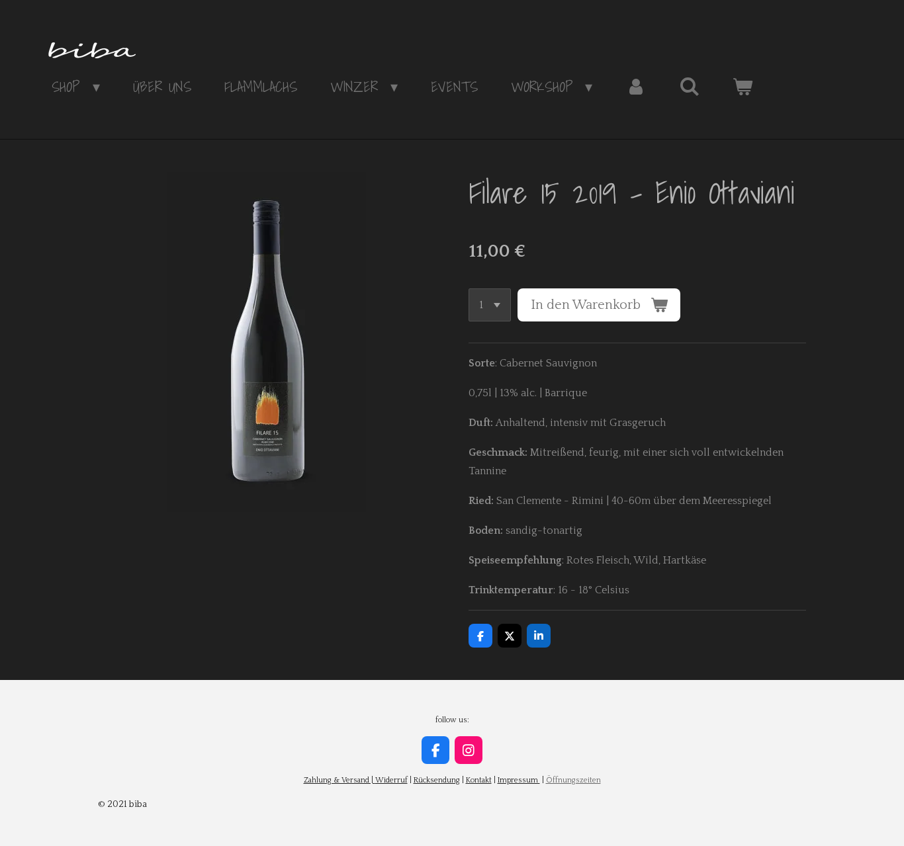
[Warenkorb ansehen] (742, 86)
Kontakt (479, 780)
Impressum (519, 780)
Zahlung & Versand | (339, 780)
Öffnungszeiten (573, 780)
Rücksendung (437, 780)
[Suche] (689, 86)
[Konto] (635, 86)
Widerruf (391, 780)
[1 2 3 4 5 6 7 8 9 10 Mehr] (490, 304)
